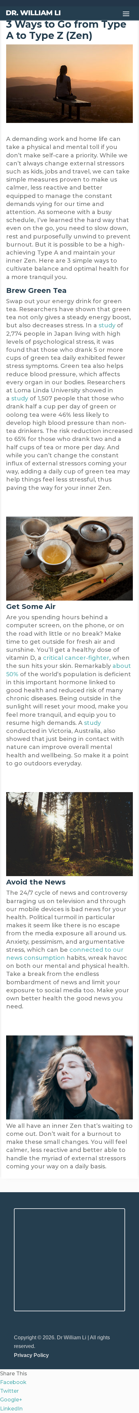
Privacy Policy (31, 1355)
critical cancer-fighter (76, 657)
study (107, 325)
